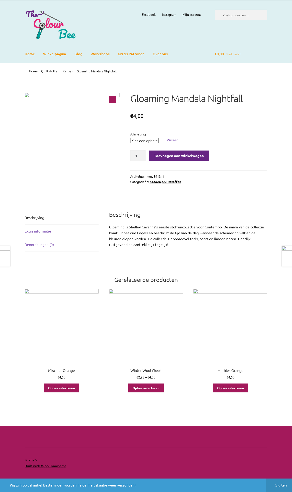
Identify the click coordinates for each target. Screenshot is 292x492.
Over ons (160, 53)
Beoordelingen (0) (39, 244)
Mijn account (191, 14)
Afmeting (138, 134)
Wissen (172, 140)
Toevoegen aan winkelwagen (179, 155)
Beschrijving (34, 217)
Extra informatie (38, 231)
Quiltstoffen (50, 71)
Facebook (149, 14)
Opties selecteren (61, 388)
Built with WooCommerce (45, 465)
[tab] (62, 218)
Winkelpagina (54, 53)
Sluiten (281, 485)
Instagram (169, 14)
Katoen (68, 71)
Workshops (100, 53)
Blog (78, 53)
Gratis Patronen (131, 53)
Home (30, 53)
